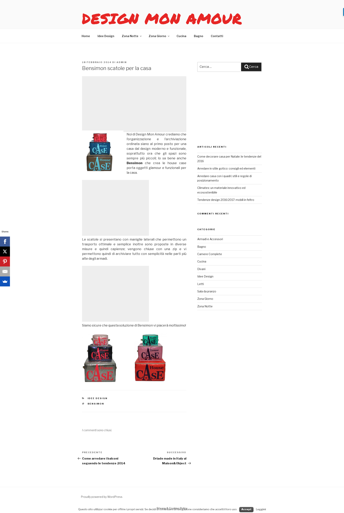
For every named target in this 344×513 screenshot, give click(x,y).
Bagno (198, 36)
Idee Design (106, 36)
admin (121, 62)
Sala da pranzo (206, 291)
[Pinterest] (5, 261)
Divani (201, 269)
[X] (5, 251)
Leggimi (261, 509)
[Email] (5, 271)
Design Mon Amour (162, 18)
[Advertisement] (134, 104)
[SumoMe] (5, 281)
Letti (200, 284)
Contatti (217, 36)
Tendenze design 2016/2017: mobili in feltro (225, 199)
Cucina (181, 36)
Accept (246, 509)
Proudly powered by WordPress (101, 496)
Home (86, 36)
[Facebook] (5, 242)
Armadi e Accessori (210, 239)
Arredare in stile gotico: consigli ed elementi (226, 168)
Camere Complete (209, 254)
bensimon (96, 403)
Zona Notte (130, 36)
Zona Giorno (157, 36)
